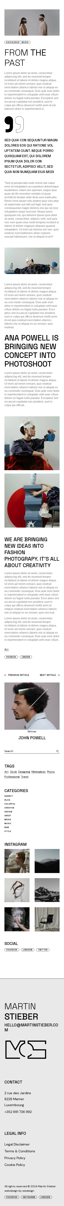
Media (7, 819)
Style (7, 831)
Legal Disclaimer (17, 1144)
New (6, 827)
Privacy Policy (14, 1158)
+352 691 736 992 (18, 1112)
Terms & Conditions (19, 1151)
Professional (12, 776)
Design (8, 811)
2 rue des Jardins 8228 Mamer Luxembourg (17, 1099)
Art (6, 649)
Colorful (9, 804)
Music (25, 42)
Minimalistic (39, 771)
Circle (13, 771)
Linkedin (27, 950)
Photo (51, 771)
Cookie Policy (14, 1165)
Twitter (42, 950)
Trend (24, 776)
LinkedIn (45, 1197)
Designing (24, 771)
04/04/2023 (12, 42)
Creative (9, 808)
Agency (8, 796)
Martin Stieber (47, 1186)
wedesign (28, 1191)
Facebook (11, 950)
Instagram (29, 1197)
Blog (7, 800)
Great (7, 815)
